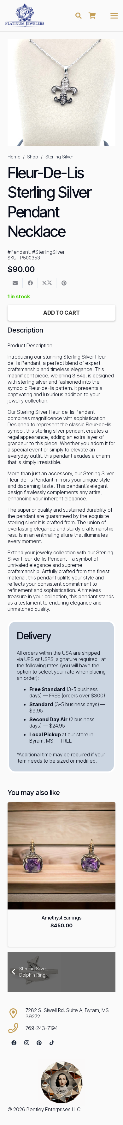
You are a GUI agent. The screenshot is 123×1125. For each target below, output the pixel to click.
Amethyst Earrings (61, 917)
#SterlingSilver (48, 252)
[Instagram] (26, 1043)
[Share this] (30, 283)
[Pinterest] (39, 1043)
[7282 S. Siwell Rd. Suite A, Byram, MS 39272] (17, 1013)
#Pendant (19, 252)
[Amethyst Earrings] (61, 855)
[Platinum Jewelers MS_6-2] (24, 15)
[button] (78, 15)
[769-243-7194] (17, 1028)
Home (14, 156)
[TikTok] (51, 1043)
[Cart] (92, 16)
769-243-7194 (42, 1028)
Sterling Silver (59, 156)
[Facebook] (14, 1043)
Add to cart (61, 313)
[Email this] (15, 283)
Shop (32, 156)
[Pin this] (64, 283)
